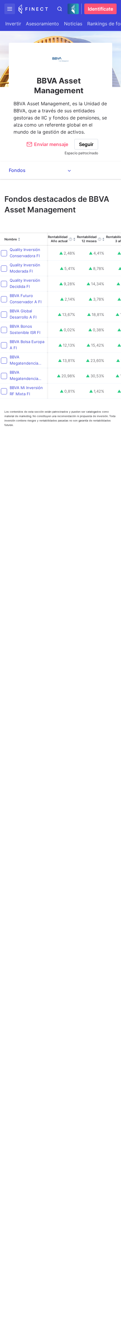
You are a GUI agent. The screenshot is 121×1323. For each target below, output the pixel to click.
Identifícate (100, 9)
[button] (9, 9)
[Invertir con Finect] (33, 9)
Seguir (86, 144)
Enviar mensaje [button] (51, 144)
